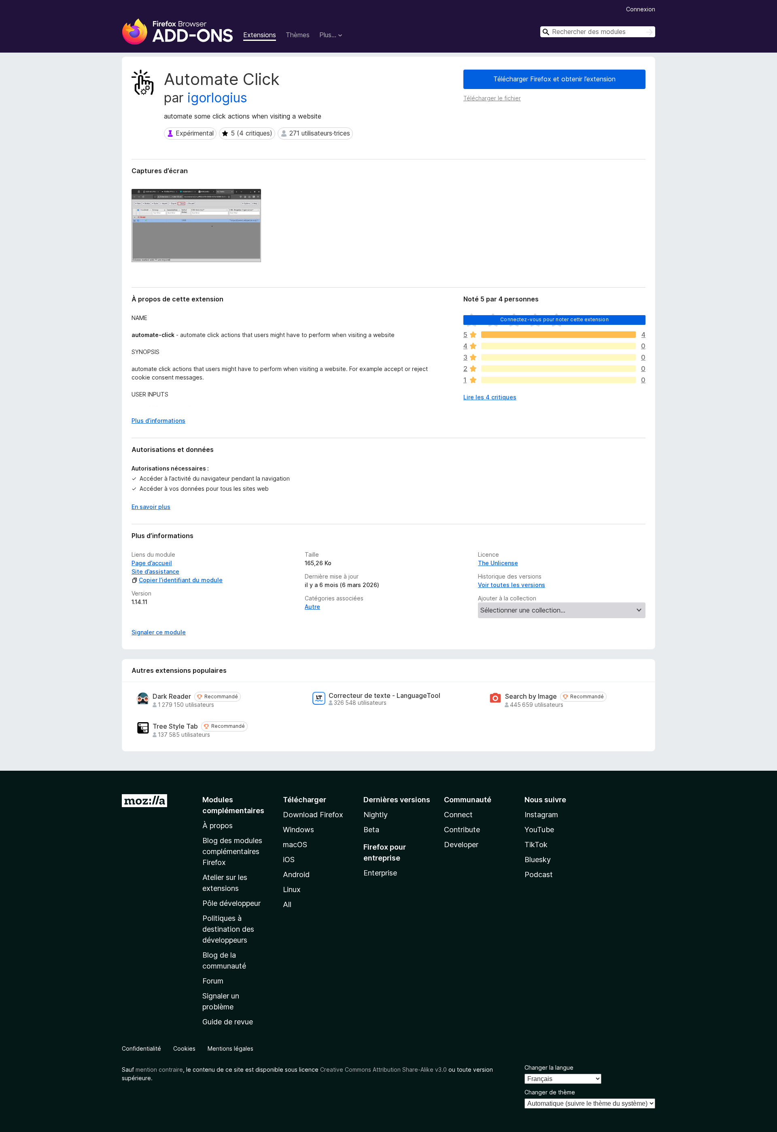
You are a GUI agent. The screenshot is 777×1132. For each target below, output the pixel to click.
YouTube (539, 829)
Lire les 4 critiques (489, 397)
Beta (371, 829)
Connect (458, 814)
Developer (461, 844)
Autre (312, 606)
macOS (295, 844)
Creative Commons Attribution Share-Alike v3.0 (383, 1069)
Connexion (640, 9)
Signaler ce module (159, 632)
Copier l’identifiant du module (181, 580)
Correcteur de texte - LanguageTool (384, 696)
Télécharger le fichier (492, 98)
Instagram (541, 814)
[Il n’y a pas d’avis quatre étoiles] (558, 346)
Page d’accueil (152, 563)
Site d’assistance (155, 571)
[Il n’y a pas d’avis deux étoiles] (558, 368)
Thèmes (298, 35)
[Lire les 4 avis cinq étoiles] (558, 334)
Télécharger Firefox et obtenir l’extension (554, 79)
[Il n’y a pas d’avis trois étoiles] (558, 357)
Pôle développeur (231, 903)
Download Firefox (313, 814)
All (287, 904)
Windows (298, 829)
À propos (217, 825)
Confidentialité (141, 1048)
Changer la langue (548, 1067)
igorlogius (217, 98)
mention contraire (159, 1069)
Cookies (184, 1048)
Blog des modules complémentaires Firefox (232, 851)
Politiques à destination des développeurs (228, 929)
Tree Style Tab (175, 726)
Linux (292, 889)
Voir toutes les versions (511, 584)
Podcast (538, 874)
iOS (289, 859)
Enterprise (380, 873)
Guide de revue (227, 1022)
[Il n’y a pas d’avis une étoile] (558, 380)
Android (296, 874)
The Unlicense (498, 563)
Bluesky (537, 859)
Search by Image (531, 696)
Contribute (462, 829)
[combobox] (597, 31)
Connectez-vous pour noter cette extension (554, 319)
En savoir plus (151, 506)
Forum (212, 981)
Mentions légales (230, 1048)
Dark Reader (172, 696)
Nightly (375, 814)
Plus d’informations (158, 420)
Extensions (259, 35)
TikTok (536, 844)
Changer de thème (549, 1092)
